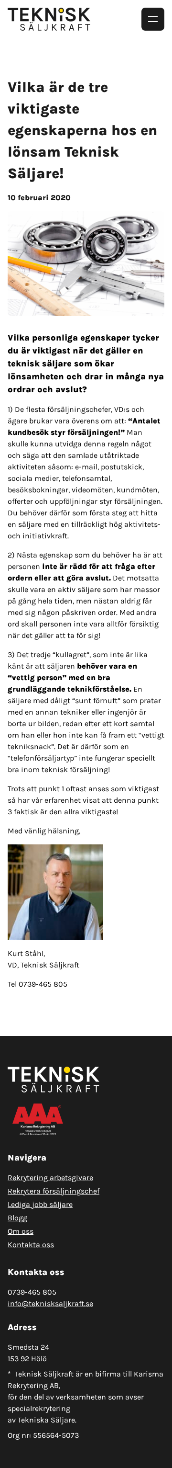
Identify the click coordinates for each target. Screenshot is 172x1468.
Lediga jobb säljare (40, 1204)
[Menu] (152, 19)
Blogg (17, 1217)
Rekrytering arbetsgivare (50, 1177)
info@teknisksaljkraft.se (50, 1303)
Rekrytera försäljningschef (53, 1190)
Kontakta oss (31, 1244)
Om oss (20, 1231)
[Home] (53, 19)
